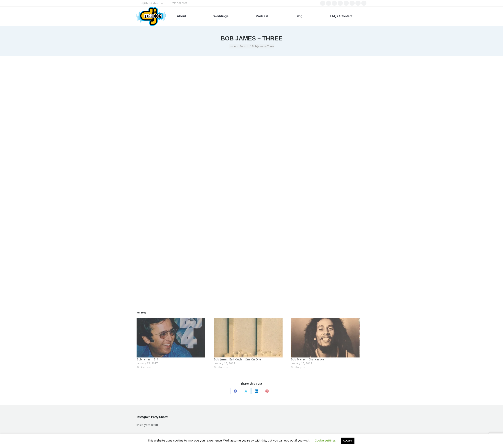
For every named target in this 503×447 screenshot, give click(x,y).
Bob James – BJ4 (147, 359)
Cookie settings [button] (325, 440)
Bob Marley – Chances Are (308, 359)
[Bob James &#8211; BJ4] (173, 337)
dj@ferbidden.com (152, 3)
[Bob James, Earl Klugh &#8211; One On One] (250, 337)
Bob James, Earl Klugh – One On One (237, 359)
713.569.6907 (179, 3)
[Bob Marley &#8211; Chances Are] (327, 337)
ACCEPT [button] (347, 440)
